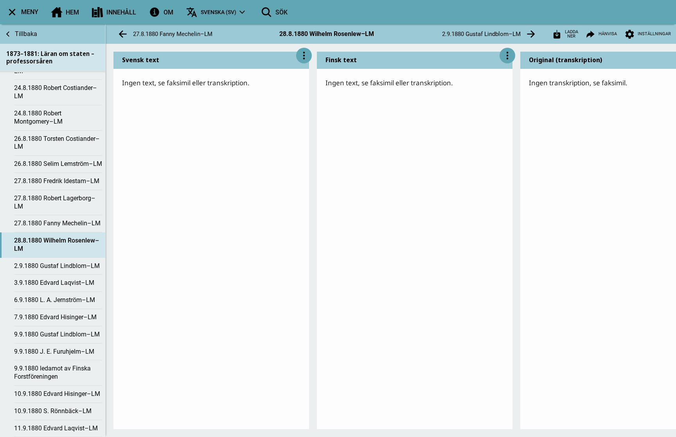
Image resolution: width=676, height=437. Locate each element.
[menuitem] (22, 12)
